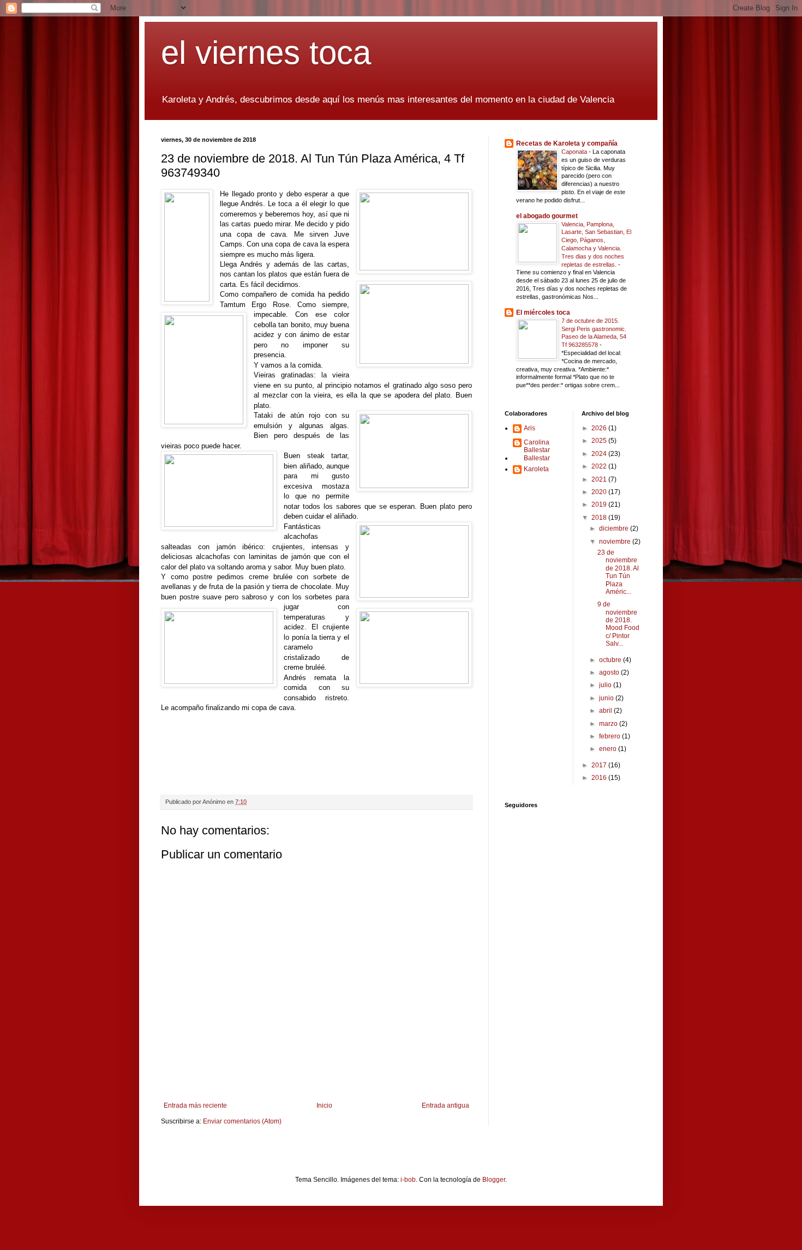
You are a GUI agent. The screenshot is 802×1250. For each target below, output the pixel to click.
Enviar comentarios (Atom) (242, 1121)
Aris (529, 428)
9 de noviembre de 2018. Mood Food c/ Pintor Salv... (618, 623)
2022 (599, 466)
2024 (599, 454)
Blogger (493, 1179)
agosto (610, 672)
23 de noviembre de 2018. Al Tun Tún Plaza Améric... (618, 572)
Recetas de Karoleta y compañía (567, 143)
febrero (610, 736)
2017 (599, 765)
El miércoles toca (543, 312)
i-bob (408, 1179)
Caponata (575, 151)
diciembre (614, 528)
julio (606, 685)
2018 (599, 517)
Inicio (324, 1105)
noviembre (615, 541)
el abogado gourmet (547, 216)
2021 (599, 479)
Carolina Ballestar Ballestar (537, 450)
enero (608, 749)
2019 (599, 504)
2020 (599, 492)
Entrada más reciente (195, 1105)
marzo (609, 724)
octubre (611, 660)
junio (607, 698)
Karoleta (536, 469)
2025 (599, 440)
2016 (599, 778)
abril (606, 710)
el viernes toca (266, 52)
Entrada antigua (445, 1105)
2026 (599, 428)
